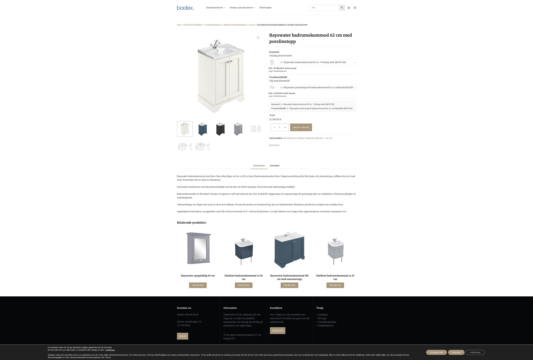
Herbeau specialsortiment (241, 7)
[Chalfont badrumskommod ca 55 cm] (335, 250)
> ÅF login (321, 318)
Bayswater (289, 138)
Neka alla (456, 352)
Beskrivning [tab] (259, 166)
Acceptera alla (436, 352)
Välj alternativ (198, 285)
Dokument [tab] (275, 166)
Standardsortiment (214, 7)
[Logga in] (349, 8)
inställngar (110, 350)
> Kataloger (322, 314)
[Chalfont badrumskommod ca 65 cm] (243, 250)
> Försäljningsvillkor (326, 322)
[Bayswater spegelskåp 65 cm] (198, 250)
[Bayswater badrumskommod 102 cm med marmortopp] (289, 250)
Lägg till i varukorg (301, 127)
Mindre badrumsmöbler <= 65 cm (314, 138)
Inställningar (475, 352)
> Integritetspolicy (325, 325)
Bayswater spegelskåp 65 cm (198, 275)
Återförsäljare (266, 7)
